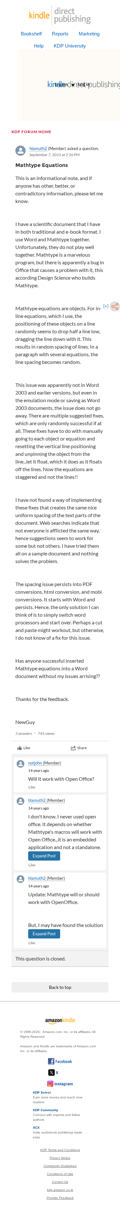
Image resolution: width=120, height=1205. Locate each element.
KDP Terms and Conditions (60, 1150)
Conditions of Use (60, 1174)
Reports (60, 33)
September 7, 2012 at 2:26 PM (54, 154)
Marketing (89, 33)
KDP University (70, 46)
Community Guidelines (60, 1166)
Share (82, 747)
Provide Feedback (60, 1198)
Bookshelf (31, 33)
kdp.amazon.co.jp (60, 1190)
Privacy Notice (60, 1158)
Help (39, 46)
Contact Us (60, 1182)
